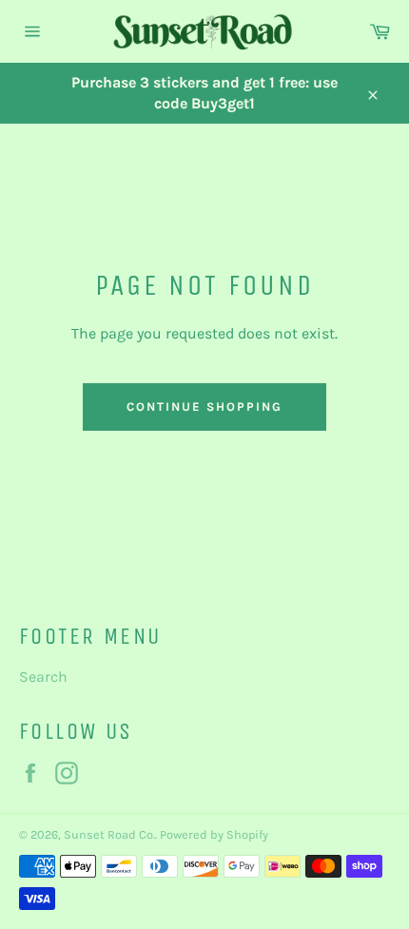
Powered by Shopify (214, 834)
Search (43, 677)
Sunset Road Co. (109, 834)
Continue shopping (204, 406)
